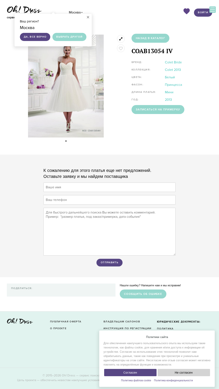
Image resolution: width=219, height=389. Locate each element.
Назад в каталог (150, 38)
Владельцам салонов (122, 321)
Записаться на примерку (158, 109)
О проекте (58, 328)
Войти (203, 12)
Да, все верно (35, 36)
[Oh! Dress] (20, 322)
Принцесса (173, 85)
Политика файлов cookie (136, 380)
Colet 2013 (173, 70)
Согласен (130, 372)
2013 (168, 100)
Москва (75, 12)
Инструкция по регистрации (127, 328)
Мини (169, 92)
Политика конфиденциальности (173, 380)
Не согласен (184, 372)
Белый (170, 77)
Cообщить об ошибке (143, 294)
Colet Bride (173, 62)
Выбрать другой (69, 36)
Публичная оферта (65, 321)
